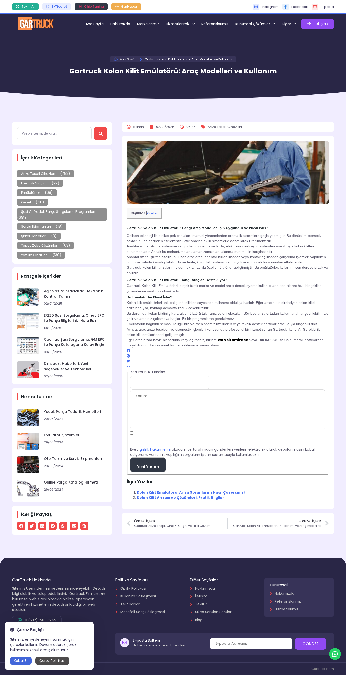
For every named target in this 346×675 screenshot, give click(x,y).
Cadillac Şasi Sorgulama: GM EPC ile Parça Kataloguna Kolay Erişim (74, 342)
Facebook (299, 6)
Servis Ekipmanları (36, 226)
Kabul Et (21, 660)
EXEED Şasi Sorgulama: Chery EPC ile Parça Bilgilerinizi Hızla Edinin (74, 318)
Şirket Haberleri (33, 236)
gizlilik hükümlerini (155, 449)
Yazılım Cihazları (34, 255)
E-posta (327, 6)
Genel (26, 202)
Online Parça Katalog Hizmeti (71, 482)
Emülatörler (30, 192)
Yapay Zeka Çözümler (39, 245)
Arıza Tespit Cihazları (38, 173)
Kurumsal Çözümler (252, 23)
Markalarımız (148, 23)
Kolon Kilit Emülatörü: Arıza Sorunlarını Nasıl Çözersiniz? (191, 492)
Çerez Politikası (52, 660)
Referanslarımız (214, 23)
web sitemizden (233, 339)
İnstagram (270, 6)
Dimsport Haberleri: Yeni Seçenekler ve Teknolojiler (68, 366)
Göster (152, 213)
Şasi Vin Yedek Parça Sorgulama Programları (58, 211)
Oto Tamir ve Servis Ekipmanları (73, 458)
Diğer (286, 23)
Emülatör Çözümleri (62, 435)
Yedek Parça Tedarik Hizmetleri (72, 411)
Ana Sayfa (95, 23)
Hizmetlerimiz (178, 23)
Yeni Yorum (148, 466)
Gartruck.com (322, 668)
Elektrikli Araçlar (34, 183)
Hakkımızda (120, 23)
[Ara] (100, 133)
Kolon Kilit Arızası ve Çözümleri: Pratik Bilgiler (180, 497)
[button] (21, 526)
